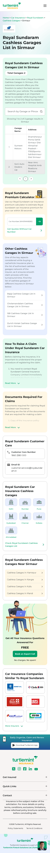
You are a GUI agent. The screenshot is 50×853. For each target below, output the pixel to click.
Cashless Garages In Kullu (19, 586)
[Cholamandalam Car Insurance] (35, 687)
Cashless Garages (12, 20)
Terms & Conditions (34, 828)
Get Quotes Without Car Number (19, 230)
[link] (20, 179)
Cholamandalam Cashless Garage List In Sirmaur (20, 305)
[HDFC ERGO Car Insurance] (35, 702)
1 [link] (25, 178)
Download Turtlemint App (27, 745)
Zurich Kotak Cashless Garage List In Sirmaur (22, 324)
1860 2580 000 (18, 455)
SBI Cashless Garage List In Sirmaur (20, 314)
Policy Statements (15, 828)
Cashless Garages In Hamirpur (21, 572)
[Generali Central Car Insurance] (14, 702)
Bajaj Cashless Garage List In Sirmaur (21, 295)
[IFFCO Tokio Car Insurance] (35, 716)
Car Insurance (18, 17)
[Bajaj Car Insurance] (14, 687)
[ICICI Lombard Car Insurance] (14, 716)
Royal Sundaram (35, 17)
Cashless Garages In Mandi (20, 593)
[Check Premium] (39, 221)
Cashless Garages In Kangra (20, 579)
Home (6, 17)
